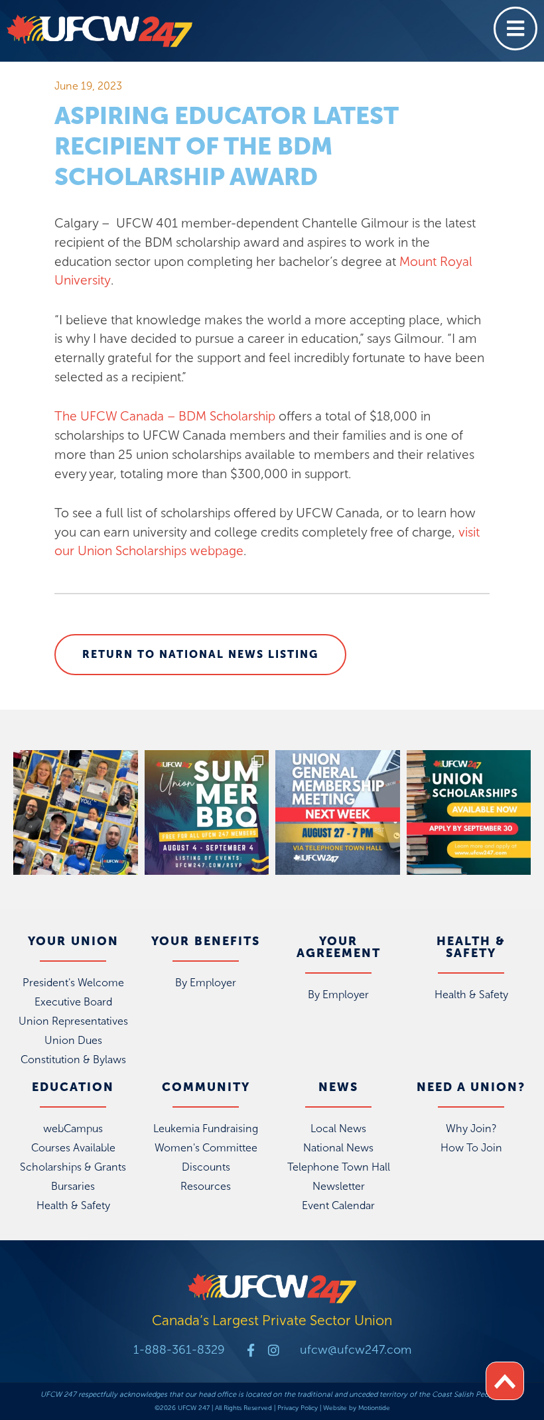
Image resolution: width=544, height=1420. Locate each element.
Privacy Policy (297, 1408)
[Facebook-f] (251, 1350)
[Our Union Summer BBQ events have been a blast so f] (207, 812)
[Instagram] (273, 1350)
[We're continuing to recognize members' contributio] (75, 812)
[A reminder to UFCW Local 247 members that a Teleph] (337, 812)
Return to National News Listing (200, 654)
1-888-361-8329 (179, 1349)
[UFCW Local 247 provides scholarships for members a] (469, 812)
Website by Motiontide (356, 1408)
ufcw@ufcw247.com (355, 1349)
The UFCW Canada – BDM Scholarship (164, 416)
